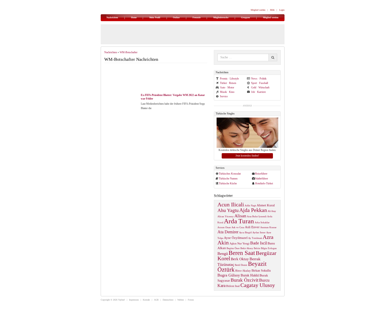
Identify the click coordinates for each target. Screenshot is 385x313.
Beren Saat (242, 253)
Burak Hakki (250, 275)
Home (134, 17)
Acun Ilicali (230, 204)
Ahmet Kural (266, 205)
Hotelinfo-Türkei (264, 183)
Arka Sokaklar (262, 222)
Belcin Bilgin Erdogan (265, 248)
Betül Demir (241, 265)
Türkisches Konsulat (230, 173)
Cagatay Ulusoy (257, 285)
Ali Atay (272, 211)
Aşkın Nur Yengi (239, 243)
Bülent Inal (233, 286)
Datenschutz (168, 300)
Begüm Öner (233, 248)
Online (176, 17)
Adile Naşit (250, 205)
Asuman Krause (268, 227)
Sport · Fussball (259, 83)
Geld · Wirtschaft (260, 87)
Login (282, 10)
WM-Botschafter (128, 52)
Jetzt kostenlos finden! (247, 155)
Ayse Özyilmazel (236, 238)
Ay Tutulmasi (255, 238)
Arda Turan (239, 221)
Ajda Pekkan (253, 210)
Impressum (134, 300)
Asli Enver (252, 227)
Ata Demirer (227, 232)
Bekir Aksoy (246, 248)
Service (224, 96)
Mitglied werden (258, 10)
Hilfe (272, 10)
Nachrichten (112, 17)
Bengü (222, 253)
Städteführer (261, 178)
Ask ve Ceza (237, 227)
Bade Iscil (258, 243)
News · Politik (258, 78)
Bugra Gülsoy (228, 275)
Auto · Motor (227, 87)
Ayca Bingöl (245, 232)
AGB (156, 300)
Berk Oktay (240, 259)
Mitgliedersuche (220, 17)
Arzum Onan (224, 227)
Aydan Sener (259, 232)
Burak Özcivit (244, 280)
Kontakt (146, 300)
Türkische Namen (228, 178)
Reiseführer (261, 173)
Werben (180, 300)
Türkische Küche (228, 183)
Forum (191, 300)
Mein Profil (154, 17)
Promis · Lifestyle (229, 78)
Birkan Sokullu (261, 270)
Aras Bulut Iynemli (256, 216)
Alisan (240, 215)
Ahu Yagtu (228, 210)
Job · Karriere (258, 91)
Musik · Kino (227, 91)
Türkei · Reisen (228, 83)
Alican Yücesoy (225, 216)
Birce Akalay (243, 270)
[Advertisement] (157, 78)
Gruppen (245, 17)
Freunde (196, 17)
